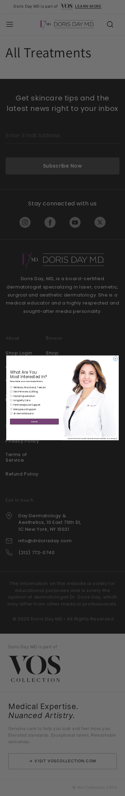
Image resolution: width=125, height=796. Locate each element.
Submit (34, 421)
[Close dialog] (116, 359)
